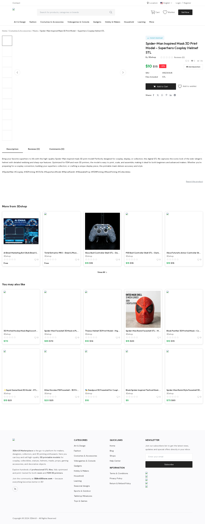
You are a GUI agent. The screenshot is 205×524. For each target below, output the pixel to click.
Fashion (33, 22)
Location (153, 3)
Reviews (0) (34, 149)
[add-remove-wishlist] (34, 217)
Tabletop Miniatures (83, 496)
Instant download (156, 38)
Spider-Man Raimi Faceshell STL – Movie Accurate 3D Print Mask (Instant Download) (143, 331)
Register (187, 3)
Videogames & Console (78, 22)
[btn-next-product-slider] (123, 72)
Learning (141, 22)
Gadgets (97, 22)
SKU (147, 73)
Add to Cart (162, 86)
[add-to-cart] (116, 224)
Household (129, 22)
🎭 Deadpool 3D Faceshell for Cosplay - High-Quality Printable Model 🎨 (102, 390)
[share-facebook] (153, 95)
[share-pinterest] (166, 95)
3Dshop (152, 57)
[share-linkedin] (171, 95)
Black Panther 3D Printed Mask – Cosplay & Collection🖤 (184, 331)
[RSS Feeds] (15, 489)
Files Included (152, 77)
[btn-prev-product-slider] (17, 72)
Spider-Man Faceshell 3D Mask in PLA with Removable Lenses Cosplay (61, 331)
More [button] (151, 22)
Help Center (115, 461)
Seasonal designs (82, 486)
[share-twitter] (158, 95)
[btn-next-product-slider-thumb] (7, 104)
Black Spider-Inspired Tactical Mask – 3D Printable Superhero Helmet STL (143, 390)
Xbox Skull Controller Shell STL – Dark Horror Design (102, 253)
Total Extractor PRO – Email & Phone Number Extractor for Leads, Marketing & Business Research (61, 253)
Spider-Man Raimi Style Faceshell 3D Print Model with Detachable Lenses (184, 390)
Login (178, 3)
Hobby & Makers (112, 22)
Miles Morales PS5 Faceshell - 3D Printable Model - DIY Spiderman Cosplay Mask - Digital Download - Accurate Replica (61, 390)
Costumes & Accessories (52, 22)
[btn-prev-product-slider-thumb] (7, 38)
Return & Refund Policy (120, 483)
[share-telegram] (175, 95)
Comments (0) (56, 149)
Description (12, 149)
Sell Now (185, 12)
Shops (113, 456)
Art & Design (20, 22)
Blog (112, 451)
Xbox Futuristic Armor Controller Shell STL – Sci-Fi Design (184, 253)
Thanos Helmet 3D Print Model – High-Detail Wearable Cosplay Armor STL (102, 331)
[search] (111, 12)
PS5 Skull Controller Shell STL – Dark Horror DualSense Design (143, 253)
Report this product (194, 181)
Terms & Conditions (119, 473)
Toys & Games (80, 501)
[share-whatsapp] (162, 95)
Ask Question (194, 67)
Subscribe (169, 464)
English (167, 3)
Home (4, 31)
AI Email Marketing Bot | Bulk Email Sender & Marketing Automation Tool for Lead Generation (21, 253)
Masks (35, 31)
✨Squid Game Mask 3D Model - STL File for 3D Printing (21, 390)
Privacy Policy (116, 478)
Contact (16, 3)
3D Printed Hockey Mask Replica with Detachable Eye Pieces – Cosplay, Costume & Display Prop (21, 331)
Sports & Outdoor (82, 491)
